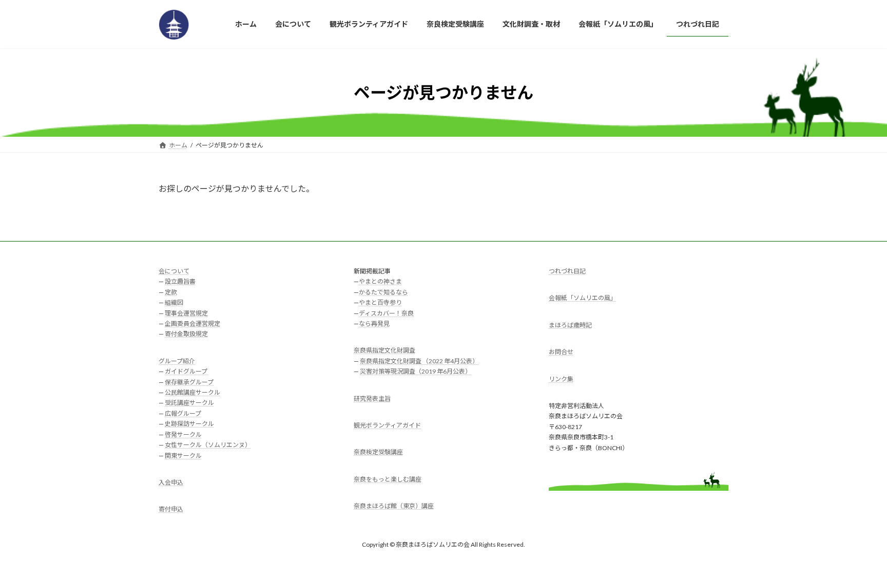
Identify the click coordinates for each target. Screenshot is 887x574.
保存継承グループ (189, 381)
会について (174, 271)
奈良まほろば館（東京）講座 (394, 506)
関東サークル (183, 455)
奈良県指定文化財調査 (384, 350)
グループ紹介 (177, 360)
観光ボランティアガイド (387, 425)
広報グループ (183, 413)
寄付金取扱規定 (186, 334)
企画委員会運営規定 (192, 323)
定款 (171, 291)
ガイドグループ (186, 371)
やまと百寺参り (380, 302)
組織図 (174, 302)
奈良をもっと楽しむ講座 (387, 479)
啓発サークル (183, 434)
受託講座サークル (189, 402)
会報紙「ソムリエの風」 (582, 298)
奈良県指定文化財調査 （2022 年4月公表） (419, 360)
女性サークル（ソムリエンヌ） (208, 445)
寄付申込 (171, 509)
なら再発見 (374, 323)
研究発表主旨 (372, 398)
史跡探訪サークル (189, 424)
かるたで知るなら (383, 291)
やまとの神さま (380, 281)
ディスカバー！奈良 (386, 313)
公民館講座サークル (192, 392)
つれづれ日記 (567, 271)
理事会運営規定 (186, 313)
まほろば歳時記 (570, 324)
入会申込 (171, 482)
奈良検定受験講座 (378, 452)
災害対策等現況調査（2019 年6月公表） (415, 371)
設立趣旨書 (180, 281)
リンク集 (561, 378)
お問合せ (561, 352)
